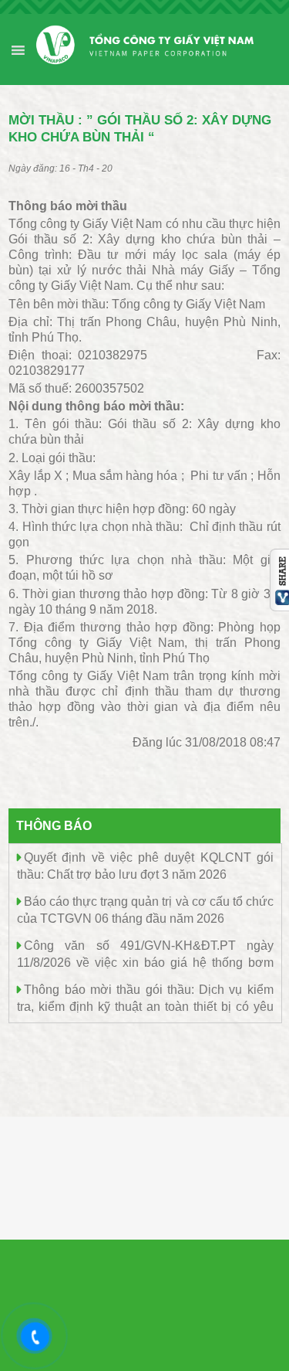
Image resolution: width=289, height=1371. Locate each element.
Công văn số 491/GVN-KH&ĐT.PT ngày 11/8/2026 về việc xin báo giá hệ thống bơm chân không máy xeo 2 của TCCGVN (145, 962)
